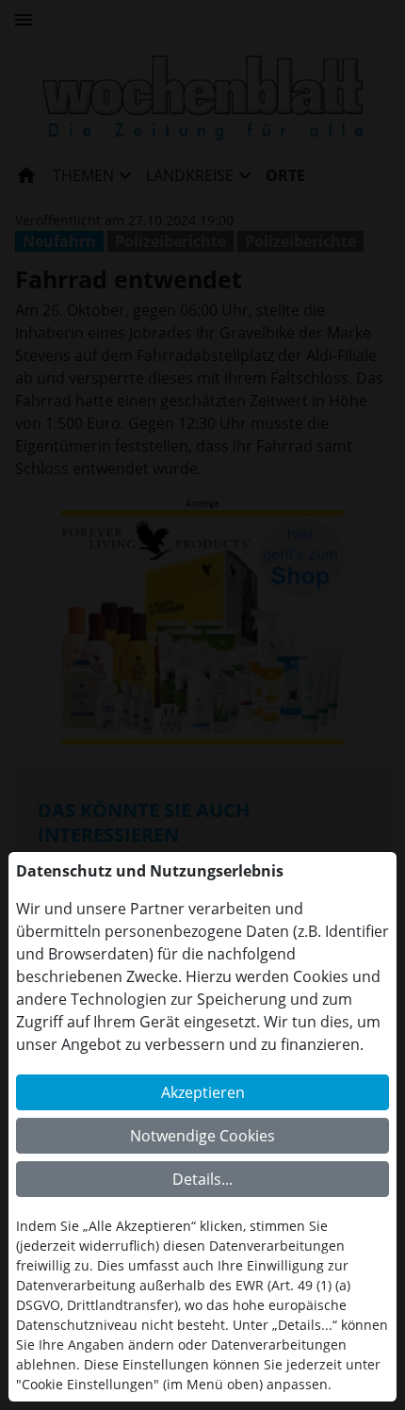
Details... (202, 1179)
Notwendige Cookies (202, 1135)
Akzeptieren (203, 1092)
